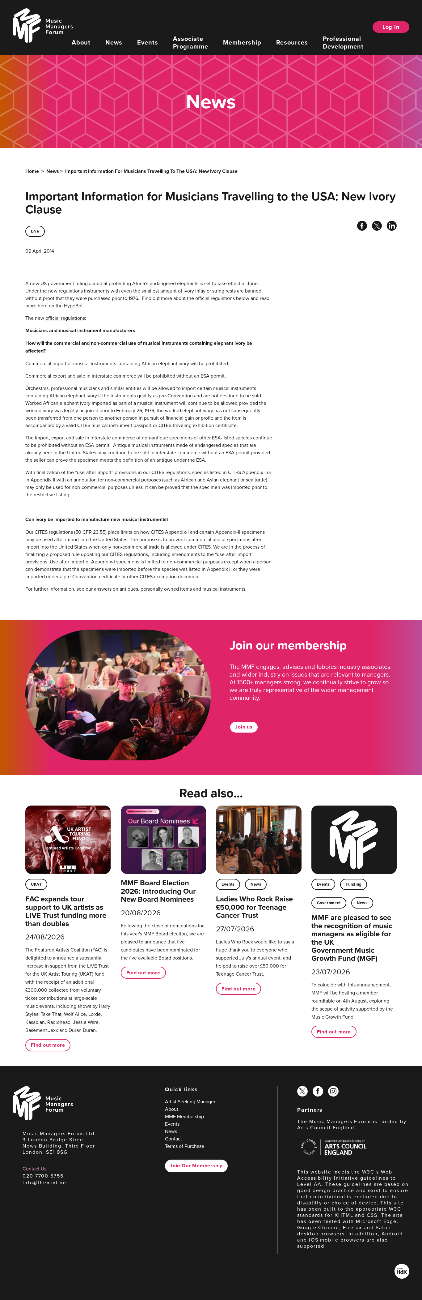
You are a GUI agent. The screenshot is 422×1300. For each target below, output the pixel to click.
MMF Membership (184, 1116)
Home (32, 171)
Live (35, 231)
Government (329, 903)
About (81, 42)
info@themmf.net (46, 1182)
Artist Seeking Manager (190, 1101)
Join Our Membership (196, 1165)
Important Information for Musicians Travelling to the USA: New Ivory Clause (151, 171)
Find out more (48, 1045)
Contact (173, 1138)
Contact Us (34, 1168)
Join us (244, 726)
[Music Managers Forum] (43, 1118)
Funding (353, 884)
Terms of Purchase (184, 1146)
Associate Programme (190, 42)
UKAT (36, 884)
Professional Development (343, 42)
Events (147, 42)
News (113, 42)
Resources (292, 42)
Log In (390, 27)
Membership (242, 42)
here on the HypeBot (60, 305)
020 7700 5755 (43, 1175)
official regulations (65, 317)
